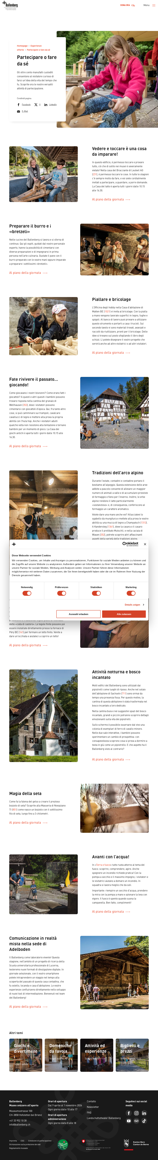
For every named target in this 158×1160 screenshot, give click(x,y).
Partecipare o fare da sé (38, 50)
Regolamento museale (18, 1148)
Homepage (22, 46)
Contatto (91, 1101)
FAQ (89, 1113)
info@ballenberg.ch (19, 1125)
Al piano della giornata (108, 199)
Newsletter (93, 1107)
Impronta (13, 1141)
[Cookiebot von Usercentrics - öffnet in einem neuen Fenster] (124, 544)
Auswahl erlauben (78, 614)
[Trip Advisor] (136, 1121)
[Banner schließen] (145, 544)
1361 (110, 527)
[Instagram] (136, 1113)
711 (124, 694)
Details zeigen (132, 604)
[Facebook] (129, 1113)
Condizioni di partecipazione (39, 1141)
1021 (107, 312)
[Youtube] (129, 1121)
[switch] (61, 593)
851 (15, 810)
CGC (22, 1141)
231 (95, 174)
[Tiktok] (144, 1121)
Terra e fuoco (103, 865)
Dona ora (125, 5)
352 (25, 405)
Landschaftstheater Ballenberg (104, 1118)
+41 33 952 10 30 (18, 1121)
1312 (143, 523)
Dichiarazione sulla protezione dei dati (25, 1145)
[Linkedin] (144, 1113)
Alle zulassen (124, 614)
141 (21, 632)
